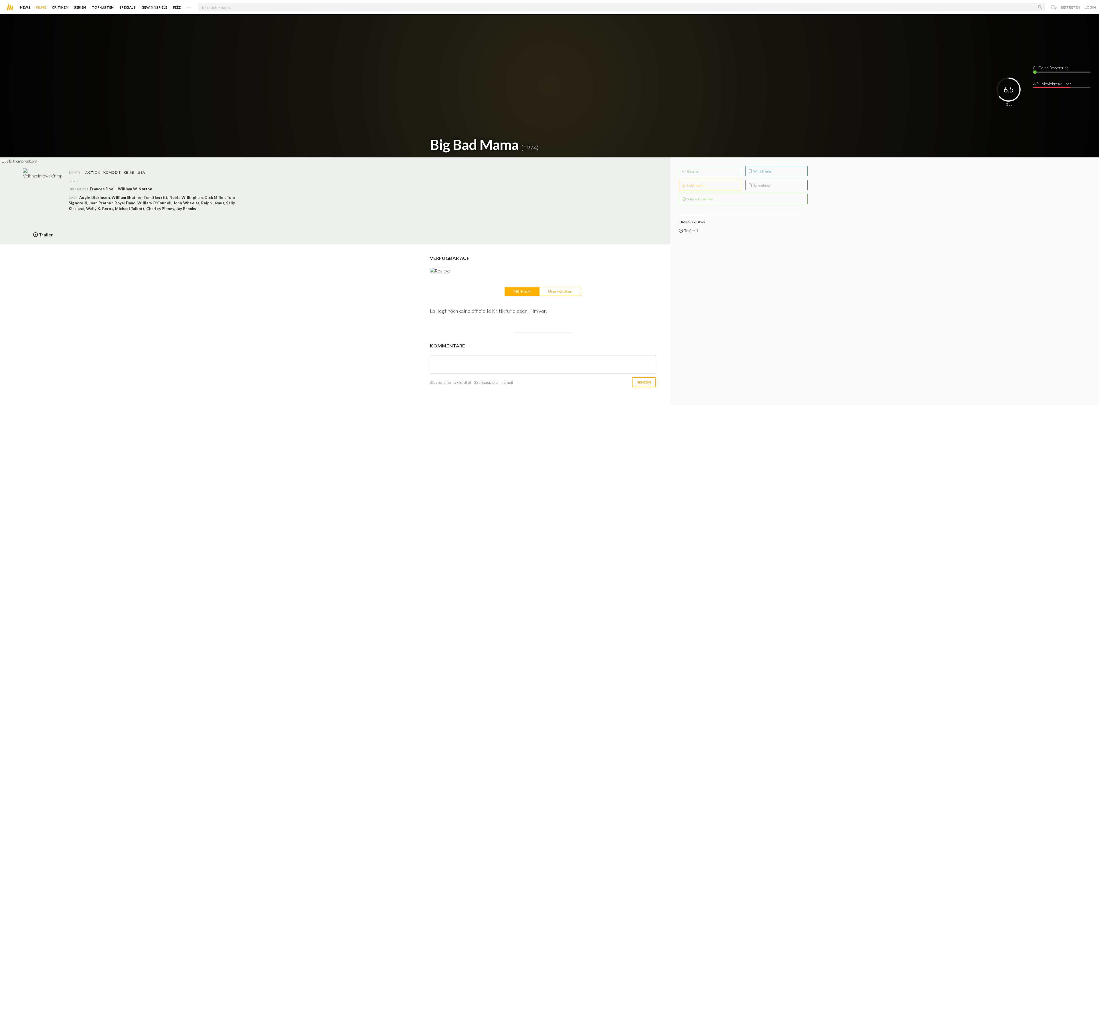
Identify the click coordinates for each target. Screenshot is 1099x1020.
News (25, 7)
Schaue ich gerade (699, 199)
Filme (41, 7)
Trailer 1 (690, 230)
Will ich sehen (763, 171)
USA (141, 172)
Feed (177, 7)
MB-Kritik (522, 291)
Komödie (112, 172)
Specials (128, 7)
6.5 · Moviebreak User (1052, 83)
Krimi (129, 172)
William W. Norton (135, 189)
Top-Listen (103, 7)
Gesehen (693, 171)
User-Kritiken (560, 291)
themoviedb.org (25, 161)
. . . (189, 6)
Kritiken (60, 7)
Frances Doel (102, 189)
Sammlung (761, 185)
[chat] (1054, 7)
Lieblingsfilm (695, 185)
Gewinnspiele (154, 7)
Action (92, 172)
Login (1090, 7)
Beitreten (1070, 7)
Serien (80, 7)
